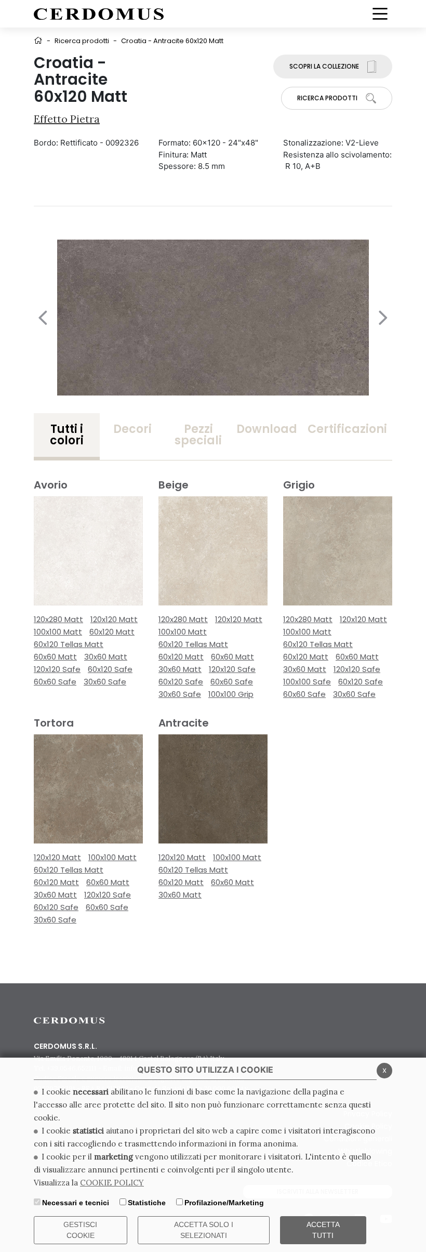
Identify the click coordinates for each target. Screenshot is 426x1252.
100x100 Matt (58, 631)
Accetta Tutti (323, 1230)
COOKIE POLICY (112, 1183)
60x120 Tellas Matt (68, 644)
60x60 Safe (55, 681)
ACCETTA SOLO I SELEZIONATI (203, 1230)
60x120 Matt (112, 631)
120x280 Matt (58, 619)
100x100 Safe (307, 681)
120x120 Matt (114, 619)
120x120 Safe (57, 669)
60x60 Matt (55, 656)
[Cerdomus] (99, 13)
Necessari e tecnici (75, 1202)
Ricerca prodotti (82, 41)
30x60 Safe (105, 681)
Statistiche (147, 1202)
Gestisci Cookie (80, 1230)
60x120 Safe (110, 669)
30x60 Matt (105, 656)
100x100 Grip (231, 694)
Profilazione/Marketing (224, 1202)
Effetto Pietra (67, 118)
